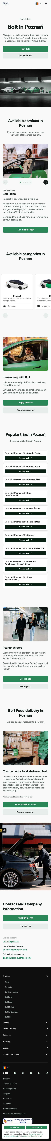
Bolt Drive (8, 997)
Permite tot (14, 1127)
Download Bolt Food (25, 804)
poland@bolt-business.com (17, 958)
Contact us (25, 926)
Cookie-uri (7, 1099)
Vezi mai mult (24, 458)
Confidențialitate (9, 1089)
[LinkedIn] (39, 1073)
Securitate (7, 1104)
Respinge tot (37, 1127)
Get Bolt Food (25, 55)
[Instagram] (31, 1073)
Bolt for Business (11, 1012)
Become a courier (25, 410)
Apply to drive (25, 402)
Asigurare (7, 1094)
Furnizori (6, 1079)
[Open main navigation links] (46, 3)
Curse (7, 982)
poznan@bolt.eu (11, 941)
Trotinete (8, 987)
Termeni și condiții (10, 1084)
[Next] (45, 182)
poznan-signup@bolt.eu (15, 949)
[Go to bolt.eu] (5, 3)
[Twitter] (23, 1073)
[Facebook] (15, 1073)
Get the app (25, 679)
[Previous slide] (5, 315)
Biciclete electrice (11, 992)
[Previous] (5, 182)
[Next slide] (45, 315)
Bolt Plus (8, 1017)
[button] (25, 977)
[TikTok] (47, 1073)
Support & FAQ (25, 918)
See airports (25, 686)
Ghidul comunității (10, 1109)
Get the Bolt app (25, 229)
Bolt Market (9, 1007)
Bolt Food (8, 1002)
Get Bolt (25, 49)
